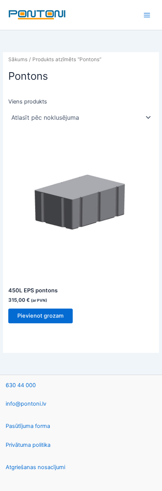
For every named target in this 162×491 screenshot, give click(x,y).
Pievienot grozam (40, 315)
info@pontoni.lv (26, 403)
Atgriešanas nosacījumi (35, 467)
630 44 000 (21, 385)
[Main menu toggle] (146, 14)
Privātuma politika (28, 445)
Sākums (18, 59)
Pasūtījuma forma (28, 426)
